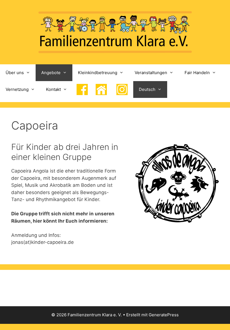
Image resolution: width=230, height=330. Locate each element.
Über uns (15, 72)
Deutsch (147, 89)
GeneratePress (164, 314)
